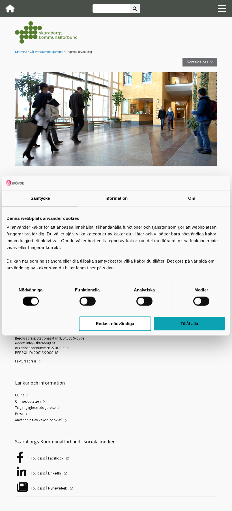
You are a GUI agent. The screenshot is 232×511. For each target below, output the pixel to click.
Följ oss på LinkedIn (46, 473)
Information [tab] (116, 198)
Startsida (21, 51)
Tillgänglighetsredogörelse (35, 407)
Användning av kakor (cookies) (39, 420)
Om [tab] (191, 198)
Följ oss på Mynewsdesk (49, 488)
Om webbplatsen (28, 401)
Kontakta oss (198, 62)
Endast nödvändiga (115, 323)
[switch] (88, 301)
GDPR (19, 395)
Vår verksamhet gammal (46, 51)
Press (19, 413)
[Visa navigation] (222, 8)
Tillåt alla (189, 323)
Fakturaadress (25, 361)
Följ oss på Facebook (47, 458)
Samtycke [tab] (40, 198)
